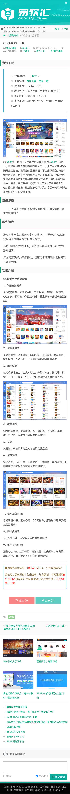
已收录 (26, 51)
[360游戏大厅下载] (18, 647)
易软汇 (25, 47)
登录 (57, 28)
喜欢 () (23, 600)
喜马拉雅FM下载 (15, 736)
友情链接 (18, 790)
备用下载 (44, 81)
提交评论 (59, 776)
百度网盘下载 (13, 726)
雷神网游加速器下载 (17, 706)
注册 (66, 28)
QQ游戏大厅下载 (13, 43)
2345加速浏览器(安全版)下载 (22, 716)
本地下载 (31, 81)
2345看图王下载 (55, 625)
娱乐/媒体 (14, 35)
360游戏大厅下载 (16, 731)
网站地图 (29, 790)
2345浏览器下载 (15, 741)
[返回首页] (4, 35)
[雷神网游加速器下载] (52, 647)
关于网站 (44, 786)
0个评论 (40, 51)
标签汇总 (55, 786)
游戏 (34, 76)
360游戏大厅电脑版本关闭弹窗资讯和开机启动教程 (19, 627)
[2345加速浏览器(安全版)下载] (52, 679)
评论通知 (43, 775)
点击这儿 (33, 568)
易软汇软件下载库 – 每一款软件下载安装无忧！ (31, 711)
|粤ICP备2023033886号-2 (49, 790)
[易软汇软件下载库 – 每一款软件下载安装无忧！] (18, 679)
